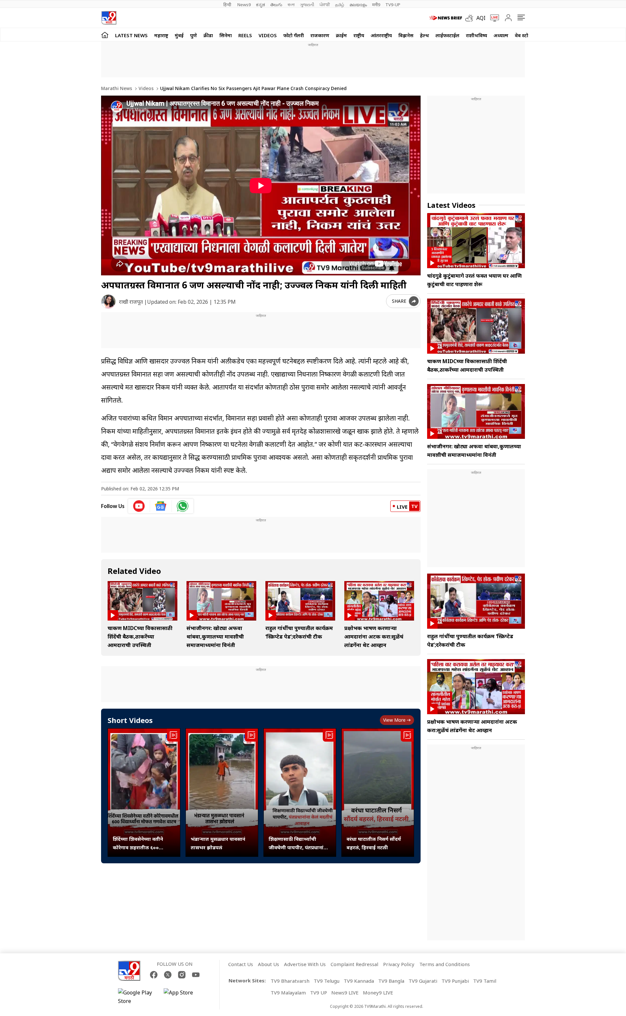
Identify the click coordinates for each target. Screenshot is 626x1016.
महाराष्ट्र (161, 35)
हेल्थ (424, 35)
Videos (268, 35)
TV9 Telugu (326, 981)
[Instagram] (182, 974)
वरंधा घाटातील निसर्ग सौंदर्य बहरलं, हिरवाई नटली (374, 843)
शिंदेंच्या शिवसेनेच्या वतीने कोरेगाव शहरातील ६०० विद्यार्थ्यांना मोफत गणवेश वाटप (143, 844)
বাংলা (291, 5)
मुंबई (179, 35)
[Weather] (470, 18)
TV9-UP (392, 5)
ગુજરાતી (307, 5)
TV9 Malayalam (288, 992)
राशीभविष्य (476, 35)
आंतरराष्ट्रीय (381, 35)
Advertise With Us (305, 964)
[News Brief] (445, 18)
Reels (245, 35)
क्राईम (341, 35)
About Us (268, 964)
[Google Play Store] (137, 996)
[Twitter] (167, 974)
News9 (244, 5)
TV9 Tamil (484, 981)
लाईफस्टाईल (447, 35)
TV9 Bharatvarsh (290, 981)
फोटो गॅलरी (293, 35)
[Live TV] (492, 18)
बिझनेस (405, 35)
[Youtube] (196, 974)
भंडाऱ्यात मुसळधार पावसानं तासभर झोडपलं (218, 843)
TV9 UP (318, 992)
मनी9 (376, 5)
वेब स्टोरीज (525, 35)
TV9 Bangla (391, 981)
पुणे (193, 35)
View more (394, 720)
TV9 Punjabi (455, 981)
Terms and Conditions (444, 964)
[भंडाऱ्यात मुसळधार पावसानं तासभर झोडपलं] (222, 793)
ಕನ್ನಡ (260, 5)
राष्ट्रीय (358, 35)
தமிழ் (339, 5)
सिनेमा (225, 35)
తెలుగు (276, 5)
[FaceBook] (153, 974)
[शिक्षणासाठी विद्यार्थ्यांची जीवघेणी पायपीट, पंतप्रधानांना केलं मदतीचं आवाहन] (300, 793)
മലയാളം (358, 5)
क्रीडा (208, 35)
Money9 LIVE (378, 992)
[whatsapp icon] (182, 506)
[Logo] (108, 17)
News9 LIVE (345, 992)
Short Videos (130, 720)
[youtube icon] (139, 506)
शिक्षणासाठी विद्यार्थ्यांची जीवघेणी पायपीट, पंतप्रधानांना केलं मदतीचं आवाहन (298, 844)
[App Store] (183, 996)
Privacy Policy (398, 964)
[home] (105, 34)
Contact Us (240, 964)
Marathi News (116, 88)
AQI (480, 18)
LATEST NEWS (131, 35)
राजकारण (319, 35)
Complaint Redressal (354, 964)
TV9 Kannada (359, 981)
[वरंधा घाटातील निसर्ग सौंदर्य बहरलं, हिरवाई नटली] (378, 793)
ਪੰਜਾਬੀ (325, 5)
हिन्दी (227, 5)
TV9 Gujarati (423, 981)
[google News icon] (161, 506)
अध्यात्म (501, 35)
